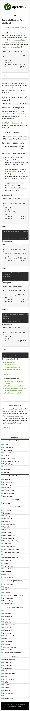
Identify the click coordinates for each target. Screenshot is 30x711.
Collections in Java (8, 611)
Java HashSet (7, 622)
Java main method (8, 696)
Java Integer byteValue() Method (15, 388)
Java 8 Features (7, 662)
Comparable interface (9, 647)
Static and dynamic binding (11, 549)
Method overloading (9, 535)
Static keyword (7, 518)
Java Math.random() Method (14, 390)
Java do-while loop (8, 490)
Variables (5, 467)
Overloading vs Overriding (10, 541)
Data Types (6, 469)
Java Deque (6, 644)
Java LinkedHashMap (9, 636)
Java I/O (5, 676)
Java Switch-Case (8, 482)
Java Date (6, 671)
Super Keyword (7, 532)
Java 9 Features (7, 665)
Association (6, 530)
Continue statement (8, 493)
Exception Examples (9, 601)
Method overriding (8, 538)
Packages (6, 563)
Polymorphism (7, 544)
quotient (13, 171)
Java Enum (6, 690)
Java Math (9, 399)
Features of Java (8, 453)
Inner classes (7, 571)
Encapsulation (7, 560)
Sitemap (19, 706)
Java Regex (6, 682)
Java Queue (6, 639)
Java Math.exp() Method (13, 393)
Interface (5, 555)
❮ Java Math (6, 374)
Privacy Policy (12, 706)
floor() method (16, 42)
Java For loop (7, 485)
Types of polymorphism (10, 546)
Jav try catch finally (8, 598)
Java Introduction (8, 447)
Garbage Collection (8, 569)
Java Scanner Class (9, 660)
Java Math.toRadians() (12, 367)
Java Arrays (6, 503)
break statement (7, 496)
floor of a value (13, 123)
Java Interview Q (8, 699)
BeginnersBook (15, 7)
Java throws (6, 592)
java (14, 29)
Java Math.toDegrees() (12, 369)
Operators (6, 472)
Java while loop (7, 488)
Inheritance (6, 521)
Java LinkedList (7, 616)
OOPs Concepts (7, 510)
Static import (7, 574)
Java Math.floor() (10, 362)
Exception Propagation (9, 604)
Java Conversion (8, 668)
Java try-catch (7, 587)
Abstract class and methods (11, 552)
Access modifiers (8, 566)
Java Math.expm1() (11, 365)
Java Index (6, 444)
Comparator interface (9, 650)
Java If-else (6, 479)
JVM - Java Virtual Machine (11, 461)
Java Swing (6, 687)
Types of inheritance (9, 524)
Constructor (6, 513)
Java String (6, 516)
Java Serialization (8, 679)
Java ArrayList (7, 613)
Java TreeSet (7, 627)
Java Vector (6, 619)
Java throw (6, 590)
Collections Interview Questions (12, 653)
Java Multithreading (9, 673)
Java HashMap (7, 630)
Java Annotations (8, 693)
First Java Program (8, 464)
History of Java (7, 450)
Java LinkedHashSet (9, 625)
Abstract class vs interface (10, 558)
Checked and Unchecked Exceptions (13, 595)
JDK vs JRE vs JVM (9, 458)
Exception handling (8, 584)
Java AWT (6, 685)
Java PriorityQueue (8, 641)
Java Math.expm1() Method (14, 386)
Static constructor (8, 577)
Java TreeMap (7, 633)
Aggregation (6, 527)
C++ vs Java (6, 455)
